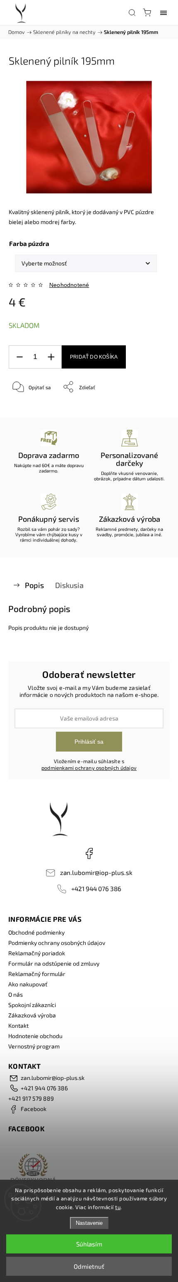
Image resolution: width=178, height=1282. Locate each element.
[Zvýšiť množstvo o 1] (51, 357)
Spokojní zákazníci (32, 1004)
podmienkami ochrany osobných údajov (89, 767)
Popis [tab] (34, 585)
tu (117, 1207)
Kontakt (18, 1025)
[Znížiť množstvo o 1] (19, 357)
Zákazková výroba (32, 1015)
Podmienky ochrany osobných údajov (56, 942)
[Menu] (163, 12)
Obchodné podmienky (36, 932)
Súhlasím (89, 1244)
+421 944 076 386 (96, 888)
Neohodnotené (69, 285)
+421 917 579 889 (31, 1098)
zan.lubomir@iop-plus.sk (96, 872)
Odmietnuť (89, 1266)
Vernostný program (34, 1046)
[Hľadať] (132, 12)
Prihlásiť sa (89, 741)
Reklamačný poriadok (36, 953)
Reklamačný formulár (36, 973)
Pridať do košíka (94, 357)
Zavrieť (150, 408)
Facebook (89, 853)
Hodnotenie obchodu (35, 1035)
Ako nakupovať (27, 984)
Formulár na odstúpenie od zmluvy (53, 963)
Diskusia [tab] (69, 585)
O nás (15, 994)
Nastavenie (89, 1223)
